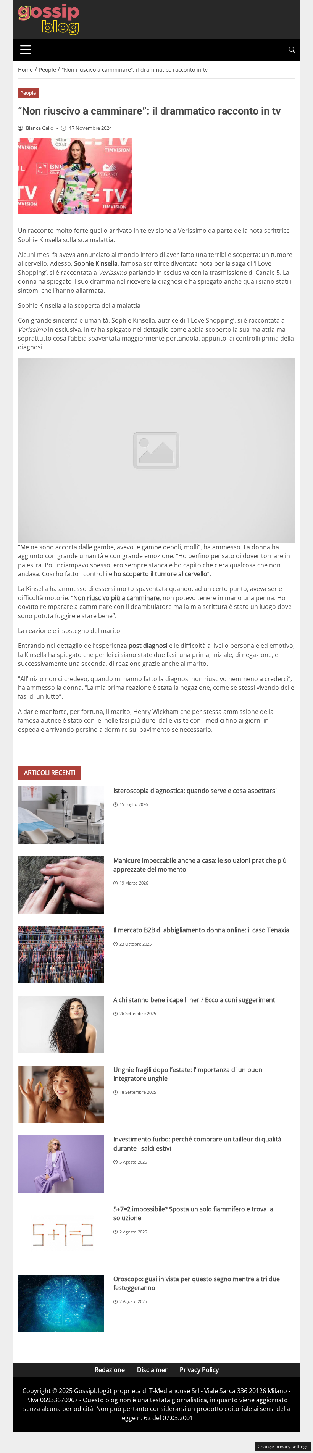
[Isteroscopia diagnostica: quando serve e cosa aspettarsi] (61, 815)
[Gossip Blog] (48, 19)
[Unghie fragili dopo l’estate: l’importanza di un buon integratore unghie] (61, 1094)
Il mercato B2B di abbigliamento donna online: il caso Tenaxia (201, 930)
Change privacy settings (283, 1446)
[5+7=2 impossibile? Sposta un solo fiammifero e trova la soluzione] (61, 1233)
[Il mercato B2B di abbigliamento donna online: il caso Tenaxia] (61, 954)
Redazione (110, 1370)
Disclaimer (152, 1370)
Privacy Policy (199, 1370)
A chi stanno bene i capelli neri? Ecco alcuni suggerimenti (195, 1000)
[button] (292, 49)
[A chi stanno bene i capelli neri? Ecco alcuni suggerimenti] (61, 1024)
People (28, 92)
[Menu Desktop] (25, 50)
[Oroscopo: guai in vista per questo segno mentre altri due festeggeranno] (61, 1303)
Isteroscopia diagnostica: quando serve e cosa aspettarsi (195, 790)
